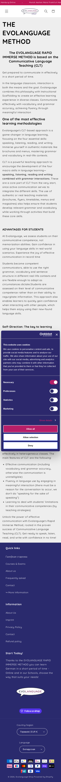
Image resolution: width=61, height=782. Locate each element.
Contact (10, 585)
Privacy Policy (14, 627)
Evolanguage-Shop (25, 777)
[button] (6, 11)
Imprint (10, 619)
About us (11, 571)
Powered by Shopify (43, 777)
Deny (30, 445)
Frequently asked (16, 578)
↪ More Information (17, 592)
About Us (11, 612)
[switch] (54, 391)
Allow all (30, 429)
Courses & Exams (15, 563)
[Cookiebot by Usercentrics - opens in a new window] (39, 335)
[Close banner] (57, 335)
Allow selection (30, 437)
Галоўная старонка (16, 556)
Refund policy (14, 641)
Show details (45, 420)
